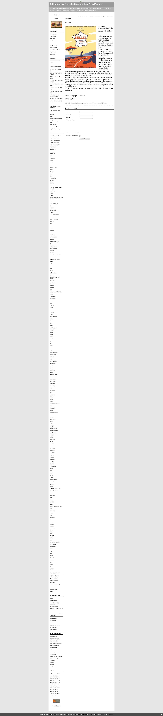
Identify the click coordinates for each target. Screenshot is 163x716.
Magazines (52, 397)
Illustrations (52, 338)
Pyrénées (52, 484)
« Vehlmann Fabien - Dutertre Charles (87, 16)
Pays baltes (52, 450)
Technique (52, 535)
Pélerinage (52, 457)
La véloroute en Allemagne (55, 126)
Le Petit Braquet (53, 652)
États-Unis (52, 305)
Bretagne (51, 225)
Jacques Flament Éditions (55, 144)
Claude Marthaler (53, 248)
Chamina (51, 116)
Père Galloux (52, 459)
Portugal (51, 477)
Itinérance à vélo (53, 124)
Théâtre (51, 537)
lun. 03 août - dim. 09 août (55, 680)
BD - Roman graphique (54, 214)
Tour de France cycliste (54, 542)
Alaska (51, 165)
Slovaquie (52, 519)
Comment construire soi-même (56, 254)
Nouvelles (52, 434)
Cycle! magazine (53, 629)
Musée (51, 421)
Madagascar (52, 394)
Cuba (51, 268)
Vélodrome (52, 560)
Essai (51, 303)
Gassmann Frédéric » (109, 16)
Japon (51, 359)
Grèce (51, 321)
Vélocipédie (52, 557)
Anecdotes (52, 182)
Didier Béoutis (52, 283)
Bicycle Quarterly (53, 618)
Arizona (51, 193)
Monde (51, 414)
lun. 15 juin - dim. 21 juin (54, 689)
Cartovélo (52, 114)
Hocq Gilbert (52, 38)
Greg (51, 323)
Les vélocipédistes (53, 654)
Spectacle (52, 526)
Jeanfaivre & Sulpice (54, 96)
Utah (51, 553)
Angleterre (52, 185)
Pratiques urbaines (53, 479)
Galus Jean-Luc (53, 43)
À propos (56, 18)
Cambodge (52, 230)
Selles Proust (52, 587)
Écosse (51, 294)
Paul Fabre (52, 446)
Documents (52, 287)
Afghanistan (52, 158)
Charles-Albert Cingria (54, 241)
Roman (51, 499)
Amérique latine (53, 178)
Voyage (51, 564)
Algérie (51, 169)
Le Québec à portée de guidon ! (56, 128)
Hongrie (51, 334)
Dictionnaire (52, 280)
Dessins (51, 274)
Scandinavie (52, 510)
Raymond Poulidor (53, 490)
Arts (50, 201)
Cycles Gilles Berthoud (54, 575)
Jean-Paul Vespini (53, 363)
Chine (51, 243)
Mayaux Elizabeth (53, 34)
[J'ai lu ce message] (161, 714)
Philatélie (51, 461)
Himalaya (51, 330)
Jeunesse (52, 365)
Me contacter (56, 14)
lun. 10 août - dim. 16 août (55, 678)
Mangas (51, 401)
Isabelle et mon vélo (54, 100)
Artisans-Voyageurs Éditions (55, 135)
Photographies (53, 466)
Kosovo (51, 367)
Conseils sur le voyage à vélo (56, 118)
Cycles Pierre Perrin (54, 578)
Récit (51, 493)
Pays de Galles (53, 452)
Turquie (51, 551)
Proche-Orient (53, 481)
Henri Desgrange (53, 327)
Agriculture (52, 162)
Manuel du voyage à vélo (55, 403)
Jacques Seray (53, 354)
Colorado (51, 252)
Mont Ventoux (52, 417)
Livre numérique (53, 383)
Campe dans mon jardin (54, 638)
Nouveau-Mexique (53, 428)
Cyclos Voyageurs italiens (55, 645)
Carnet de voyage (53, 237)
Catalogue (52, 239)
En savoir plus (109, 714)
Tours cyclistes (53, 546)
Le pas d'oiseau (53, 147)
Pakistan (51, 441)
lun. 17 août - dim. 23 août (55, 675)
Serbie (51, 515)
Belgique (51, 216)
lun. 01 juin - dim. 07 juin (54, 693)
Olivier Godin (52, 439)
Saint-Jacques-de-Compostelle (56, 506)
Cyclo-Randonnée (53, 600)
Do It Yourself (52, 285)
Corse (51, 266)
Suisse (51, 530)
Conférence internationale (55, 259)
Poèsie (51, 470)
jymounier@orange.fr (56, 705)
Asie (50, 205)
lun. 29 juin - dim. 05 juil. (54, 684)
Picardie (51, 468)
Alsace (51, 176)
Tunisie (51, 548)
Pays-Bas (52, 455)
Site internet (52, 517)
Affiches (51, 156)
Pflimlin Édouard (53, 36)
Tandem (51, 533)
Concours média (53, 257)
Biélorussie (52, 221)
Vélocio (51, 555)
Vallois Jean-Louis (53, 47)
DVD (51, 289)
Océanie (51, 437)
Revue (51, 497)
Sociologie (52, 524)
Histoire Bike (52, 582)
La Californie (52, 370)
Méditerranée (52, 408)
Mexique (51, 410)
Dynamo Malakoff (53, 647)
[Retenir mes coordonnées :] (78, 133)
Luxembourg (52, 390)
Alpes (51, 173)
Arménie (51, 195)
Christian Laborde (53, 245)
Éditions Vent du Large (54, 142)
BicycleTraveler (53, 620)
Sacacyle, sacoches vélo (55, 584)
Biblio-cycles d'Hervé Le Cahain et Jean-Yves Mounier (76, 4)
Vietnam (51, 562)
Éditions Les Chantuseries (55, 140)
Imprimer (105, 103)
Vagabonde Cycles (53, 589)
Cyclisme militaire (53, 272)
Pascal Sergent (53, 443)
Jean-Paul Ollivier (53, 361)
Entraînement (52, 296)
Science (51, 513)
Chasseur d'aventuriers (54, 625)
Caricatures (52, 234)
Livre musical (52, 381)
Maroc (51, 405)
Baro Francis (52, 54)
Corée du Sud (52, 263)
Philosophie (52, 463)
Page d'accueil (99, 16)
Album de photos (53, 167)
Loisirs (51, 388)
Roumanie (52, 502)
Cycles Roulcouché (54, 580)
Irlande (51, 345)
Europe (51, 309)
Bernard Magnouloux (54, 219)
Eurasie (51, 307)
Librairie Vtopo (53, 149)
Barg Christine (53, 52)
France (51, 314)
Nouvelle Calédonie (54, 430)
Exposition (52, 312)
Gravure (51, 318)
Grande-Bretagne (53, 316)
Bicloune (51, 598)
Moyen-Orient (52, 419)
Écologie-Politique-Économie (55, 291)
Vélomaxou (52, 664)
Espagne (51, 300)
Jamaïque (52, 356)
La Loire (51, 372)
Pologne (51, 472)
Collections (52, 250)
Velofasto (51, 591)
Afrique (51, 160)
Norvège (51, 426)
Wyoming (51, 568)
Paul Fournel (52, 448)
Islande (51, 347)
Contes (51, 261)
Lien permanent (90, 103)
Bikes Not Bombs (53, 636)
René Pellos (52, 495)
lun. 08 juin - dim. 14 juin (54, 691)
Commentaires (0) (97, 103)
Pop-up (51, 475)
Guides (51, 325)
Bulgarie (51, 228)
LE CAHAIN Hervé (53, 69)
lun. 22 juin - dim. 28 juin (54, 687)
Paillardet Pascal (53, 45)
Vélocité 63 (52, 662)
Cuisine (51, 270)
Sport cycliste (52, 528)
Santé (51, 508)
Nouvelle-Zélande (53, 432)
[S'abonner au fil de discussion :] (80, 136)
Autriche (51, 212)
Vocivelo (51, 666)
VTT (50, 566)
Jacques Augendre (53, 352)
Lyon (51, 392)
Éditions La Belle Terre (54, 138)
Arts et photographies (54, 203)
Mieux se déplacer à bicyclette (56, 656)
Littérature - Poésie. (54, 374)
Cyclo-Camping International (55, 643)
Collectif (51, 40)
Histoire (51, 332)
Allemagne (52, 171)
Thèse (51, 539)
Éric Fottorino (52, 298)
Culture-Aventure (53, 627)
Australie (51, 207)
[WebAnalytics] (81, 1)
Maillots (51, 399)
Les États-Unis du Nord (56, 488)
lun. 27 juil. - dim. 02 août (55, 682)
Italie (51, 350)
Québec (51, 486)
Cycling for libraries (54, 640)
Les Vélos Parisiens (54, 606)
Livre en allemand (53, 376)
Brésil (51, 223)
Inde (50, 341)
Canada (51, 232)
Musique (51, 423)
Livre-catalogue (53, 385)
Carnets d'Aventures (54, 622)
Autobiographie (53, 210)
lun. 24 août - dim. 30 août (55, 673)
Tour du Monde (53, 544)
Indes (51, 343)
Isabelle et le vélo (53, 649)
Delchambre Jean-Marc (54, 49)
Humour (51, 336)
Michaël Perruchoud (54, 412)
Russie (51, 504)
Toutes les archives (54, 696)
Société (51, 522)
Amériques (52, 180)
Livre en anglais (53, 379)
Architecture (52, 190)
